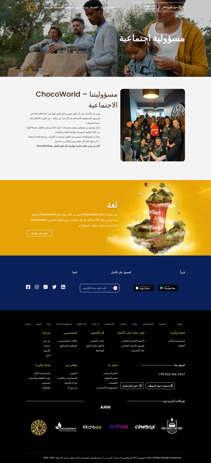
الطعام (181, 345)
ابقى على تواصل (39, 233)
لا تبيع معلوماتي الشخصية (91, 457)
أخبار (47, 355)
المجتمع (46, 382)
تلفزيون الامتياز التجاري (133, 345)
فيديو (78, 7)
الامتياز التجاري (136, 324)
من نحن (46, 340)
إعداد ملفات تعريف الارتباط (67, 457)
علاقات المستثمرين (67, 340)
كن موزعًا (83, 324)
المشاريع (69, 7)
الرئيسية (48, 7)
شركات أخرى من (111, 457)
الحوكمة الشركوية (68, 345)
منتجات (122, 324)
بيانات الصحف (97, 340)
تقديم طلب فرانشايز (149, 7)
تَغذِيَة (37, 324)
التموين (26, 324)
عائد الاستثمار (98, 324)
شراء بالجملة (70, 324)
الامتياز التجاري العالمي (133, 340)
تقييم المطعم (111, 377)
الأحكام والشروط (128, 457)
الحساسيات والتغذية (67, 377)
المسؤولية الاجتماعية (51, 324)
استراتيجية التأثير (176, 340)
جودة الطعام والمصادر (39, 377)
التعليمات (113, 382)
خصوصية (141, 457)
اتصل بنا (105, 7)
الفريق (47, 350)
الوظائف (46, 387)
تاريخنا (47, 345)
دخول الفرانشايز (170, 7)
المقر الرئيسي (110, 373)
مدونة (85, 7)
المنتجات (58, 7)
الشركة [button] (94, 7)
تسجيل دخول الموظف (158, 385)
